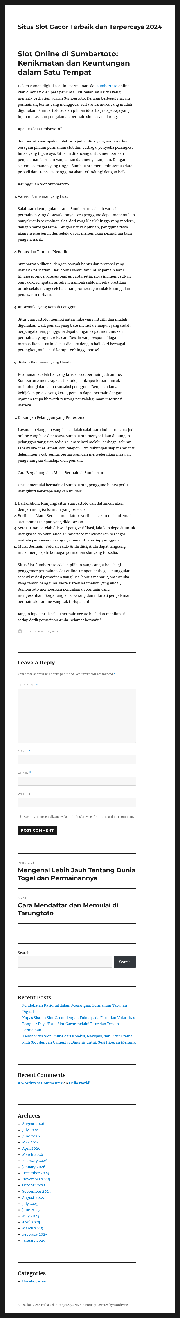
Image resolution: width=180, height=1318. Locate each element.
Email (24, 773)
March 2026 (32, 1154)
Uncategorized (35, 1281)
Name (24, 751)
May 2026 (31, 1142)
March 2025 (32, 1228)
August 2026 (33, 1124)
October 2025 (34, 1185)
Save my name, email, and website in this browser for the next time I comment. (79, 817)
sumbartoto (107, 86)
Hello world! (79, 1083)
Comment (28, 685)
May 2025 (30, 1216)
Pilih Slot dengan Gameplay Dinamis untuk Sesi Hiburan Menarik (79, 1042)
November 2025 (36, 1179)
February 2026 (35, 1160)
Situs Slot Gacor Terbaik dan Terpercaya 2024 (90, 26)
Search (24, 953)
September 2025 (36, 1191)
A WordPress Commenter (40, 1083)
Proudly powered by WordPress (107, 1305)
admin (29, 631)
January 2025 (33, 1240)
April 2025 (31, 1222)
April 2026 (31, 1148)
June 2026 (31, 1136)
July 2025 (30, 1203)
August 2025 (33, 1197)
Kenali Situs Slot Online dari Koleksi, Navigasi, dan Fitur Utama (77, 1036)
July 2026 (30, 1130)
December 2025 (35, 1173)
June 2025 (31, 1210)
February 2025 (34, 1234)
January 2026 (33, 1167)
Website (25, 794)
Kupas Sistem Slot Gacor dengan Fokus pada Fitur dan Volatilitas (78, 1017)
